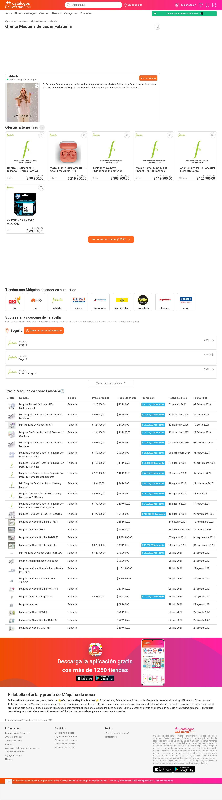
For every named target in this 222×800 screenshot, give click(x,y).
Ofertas (43, 13)
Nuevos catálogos (25, 13)
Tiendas (56, 13)
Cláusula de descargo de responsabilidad (87, 780)
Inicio (9, 13)
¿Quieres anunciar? (14, 737)
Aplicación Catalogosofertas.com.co (22, 748)
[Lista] (214, 5)
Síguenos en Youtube (65, 744)
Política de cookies (164, 780)
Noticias (9, 759)
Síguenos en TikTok (64, 747)
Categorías (70, 13)
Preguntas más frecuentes (17, 733)
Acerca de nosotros (14, 751)
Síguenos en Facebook (66, 736)
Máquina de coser (38, 21)
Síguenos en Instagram (66, 740)
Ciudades (85, 13)
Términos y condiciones (120, 780)
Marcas (8, 744)
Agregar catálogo (13, 755)
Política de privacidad (143, 780)
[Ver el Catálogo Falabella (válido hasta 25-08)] (22, 102)
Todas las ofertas (19, 21)
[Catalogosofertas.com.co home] (18, 5)
